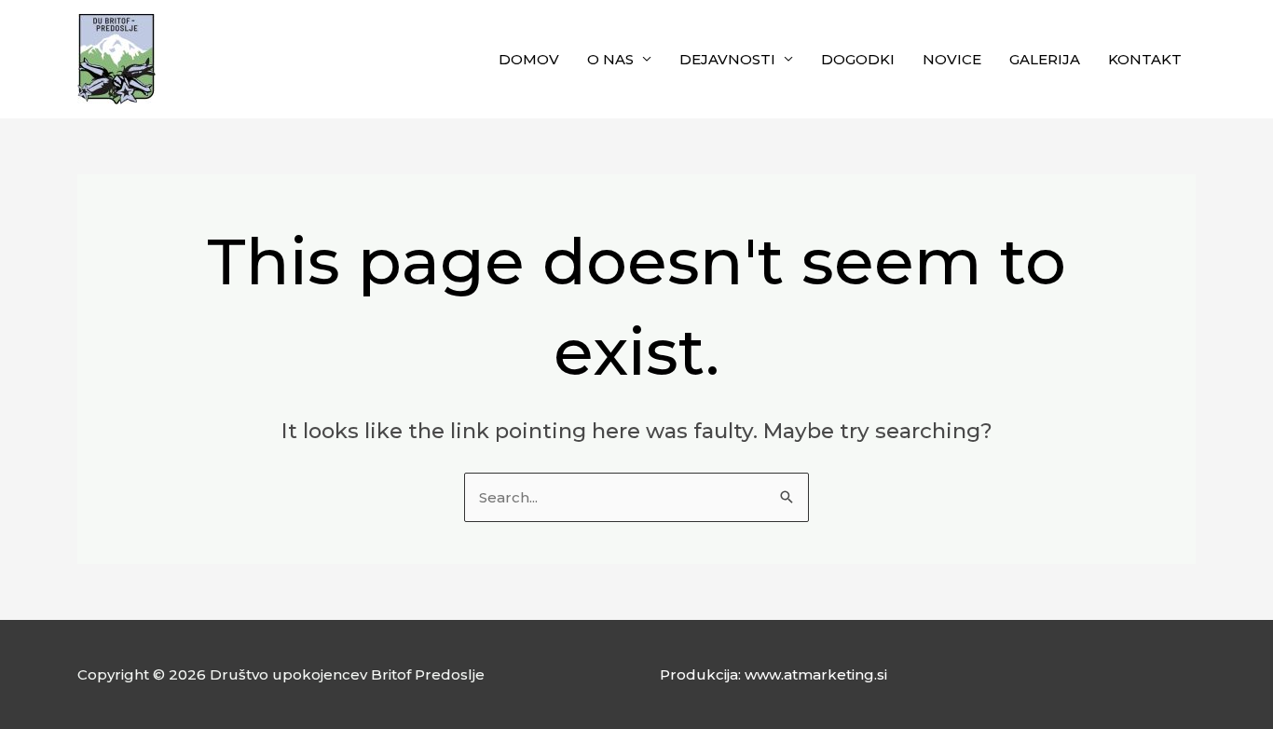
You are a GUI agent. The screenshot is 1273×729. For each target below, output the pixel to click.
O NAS (610, 59)
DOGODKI (858, 59)
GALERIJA (1044, 59)
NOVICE (952, 59)
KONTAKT (1145, 59)
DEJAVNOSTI (727, 59)
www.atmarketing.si (816, 674)
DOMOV (529, 59)
